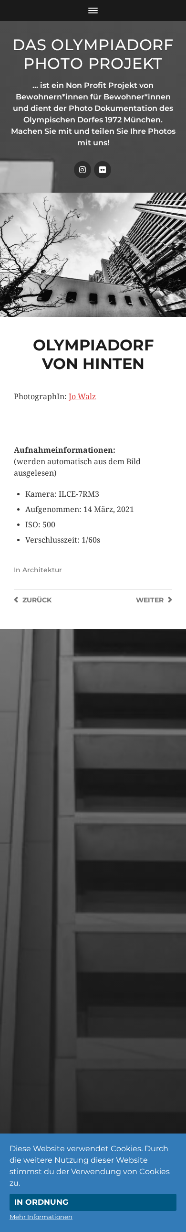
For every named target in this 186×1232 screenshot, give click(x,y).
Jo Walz (82, 396)
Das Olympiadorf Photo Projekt (93, 54)
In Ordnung (41, 1202)
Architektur (42, 570)
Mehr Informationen (41, 1217)
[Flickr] (102, 169)
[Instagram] (82, 169)
